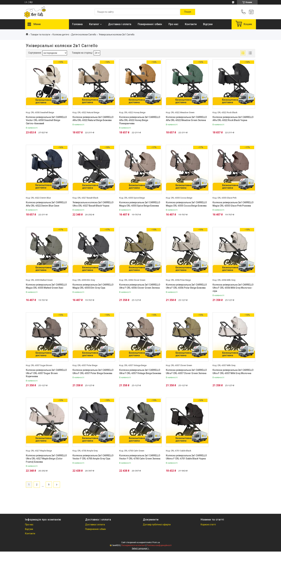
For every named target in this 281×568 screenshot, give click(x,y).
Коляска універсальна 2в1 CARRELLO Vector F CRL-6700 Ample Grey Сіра (93, 457)
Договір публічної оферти (157, 524)
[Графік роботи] (251, 12)
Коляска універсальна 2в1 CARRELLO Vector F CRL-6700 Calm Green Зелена (139, 457)
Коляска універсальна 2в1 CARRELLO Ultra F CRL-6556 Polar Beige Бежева (186, 286)
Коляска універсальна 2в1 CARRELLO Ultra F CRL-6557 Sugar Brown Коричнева (46, 373)
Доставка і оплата (119, 24)
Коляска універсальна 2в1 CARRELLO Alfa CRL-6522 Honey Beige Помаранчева (139, 120)
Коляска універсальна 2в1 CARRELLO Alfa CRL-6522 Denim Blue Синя (46, 204)
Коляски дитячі (61, 34)
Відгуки (208, 24)
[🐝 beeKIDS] (35, 12)
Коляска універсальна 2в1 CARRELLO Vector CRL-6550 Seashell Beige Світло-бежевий (46, 120)
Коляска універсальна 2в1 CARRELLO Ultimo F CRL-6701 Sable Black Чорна (186, 457)
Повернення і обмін (150, 24)
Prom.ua (156, 542)
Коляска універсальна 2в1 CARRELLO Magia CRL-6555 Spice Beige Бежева (139, 204)
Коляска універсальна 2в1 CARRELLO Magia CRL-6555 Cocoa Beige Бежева (186, 204)
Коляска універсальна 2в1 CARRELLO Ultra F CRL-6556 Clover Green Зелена (139, 286)
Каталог (94, 24)
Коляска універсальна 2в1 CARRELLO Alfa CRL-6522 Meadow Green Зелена (186, 119)
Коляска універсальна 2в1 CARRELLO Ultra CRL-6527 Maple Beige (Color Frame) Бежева (46, 458)
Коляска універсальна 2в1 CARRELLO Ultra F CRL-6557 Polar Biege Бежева (93, 372)
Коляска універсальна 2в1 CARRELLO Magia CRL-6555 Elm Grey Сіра (93, 286)
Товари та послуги (40, 34)
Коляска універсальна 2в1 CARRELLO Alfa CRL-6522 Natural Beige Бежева (93, 119)
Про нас (173, 24)
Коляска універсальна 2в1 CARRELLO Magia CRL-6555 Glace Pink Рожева (233, 204)
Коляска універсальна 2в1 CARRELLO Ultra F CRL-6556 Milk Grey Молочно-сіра (233, 287)
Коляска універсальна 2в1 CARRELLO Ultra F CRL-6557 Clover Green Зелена (186, 372)
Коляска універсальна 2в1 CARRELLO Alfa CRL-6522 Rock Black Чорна (233, 119)
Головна (77, 24)
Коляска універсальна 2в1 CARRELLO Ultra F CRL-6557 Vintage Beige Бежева (140, 372)
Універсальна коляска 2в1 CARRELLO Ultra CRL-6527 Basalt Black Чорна (93, 204)
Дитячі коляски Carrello (83, 34)
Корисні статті (208, 524)
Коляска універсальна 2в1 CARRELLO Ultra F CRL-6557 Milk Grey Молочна (233, 372)
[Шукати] (187, 12)
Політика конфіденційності (159, 545)
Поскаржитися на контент (133, 545)
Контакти (191, 24)
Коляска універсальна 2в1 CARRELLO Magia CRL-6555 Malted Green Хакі (46, 286)
